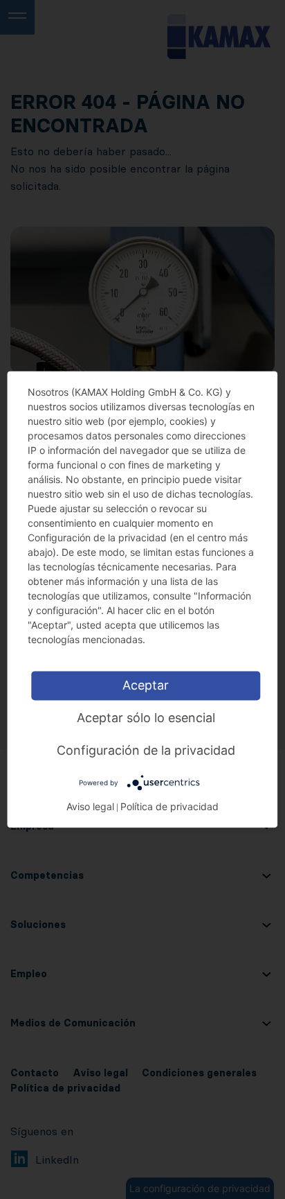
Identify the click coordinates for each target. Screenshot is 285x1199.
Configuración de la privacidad (146, 750)
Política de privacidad (169, 807)
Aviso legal (90, 807)
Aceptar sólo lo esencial (146, 717)
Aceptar (145, 685)
